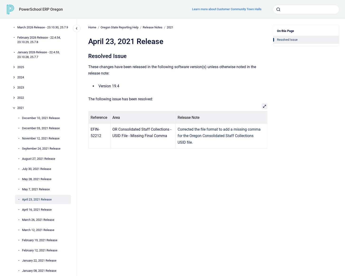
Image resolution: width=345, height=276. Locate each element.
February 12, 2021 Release (39, 250)
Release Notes (152, 27)
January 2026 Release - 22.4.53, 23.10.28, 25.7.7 (38, 54)
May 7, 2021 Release (36, 189)
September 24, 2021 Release (41, 148)
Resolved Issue (287, 39)
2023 (20, 87)
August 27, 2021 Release (38, 158)
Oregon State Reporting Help (119, 27)
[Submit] (278, 9)
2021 (20, 108)
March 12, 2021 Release (38, 230)
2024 (20, 77)
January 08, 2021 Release (39, 270)
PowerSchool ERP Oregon (41, 9)
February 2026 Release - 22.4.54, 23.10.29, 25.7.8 (39, 40)
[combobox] (306, 9)
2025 (20, 67)
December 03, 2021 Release (41, 128)
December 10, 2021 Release (41, 118)
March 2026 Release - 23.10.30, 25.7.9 (42, 27)
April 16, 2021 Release (37, 209)
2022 (20, 97)
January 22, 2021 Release (39, 260)
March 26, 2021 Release (38, 220)
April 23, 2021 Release (37, 199)
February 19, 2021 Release (39, 240)
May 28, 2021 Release (36, 179)
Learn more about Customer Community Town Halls (227, 9)
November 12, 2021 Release (41, 138)
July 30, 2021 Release (36, 169)
